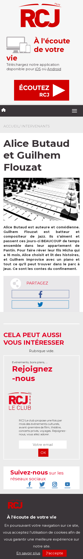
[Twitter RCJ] (41, 484)
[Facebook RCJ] (29, 484)
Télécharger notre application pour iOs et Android (34, 521)
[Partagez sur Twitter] (40, 304)
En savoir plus (28, 553)
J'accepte (54, 553)
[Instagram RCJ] (54, 484)
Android (54, 69)
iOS (38, 69)
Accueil (11, 126)
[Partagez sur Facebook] (40, 294)
